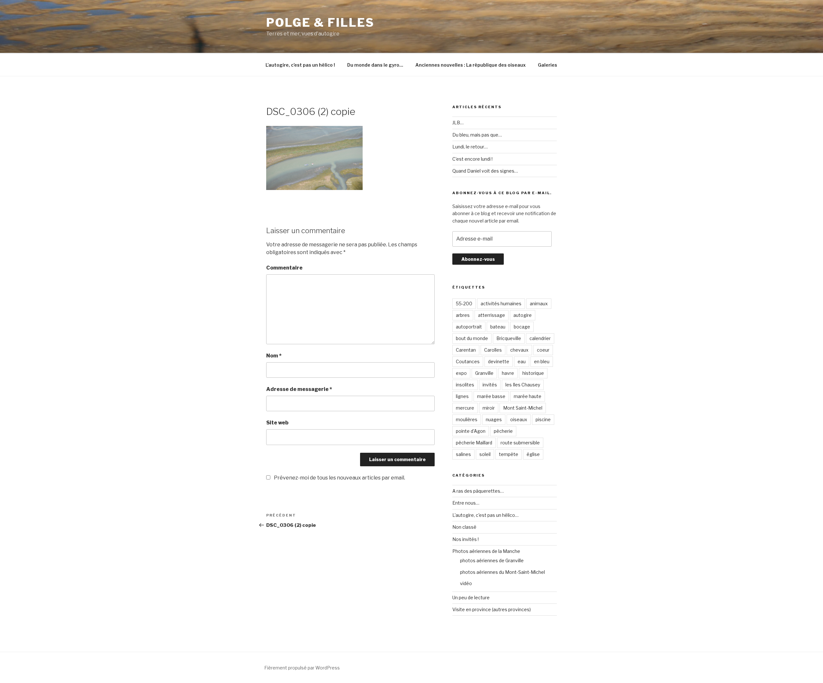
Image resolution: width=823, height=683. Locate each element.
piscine (543, 419)
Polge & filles (320, 22)
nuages (494, 419)
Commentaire (284, 268)
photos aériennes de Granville (492, 560)
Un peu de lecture (471, 597)
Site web (277, 423)
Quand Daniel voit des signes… (485, 171)
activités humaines (501, 303)
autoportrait (469, 326)
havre (508, 373)
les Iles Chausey (522, 384)
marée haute (527, 396)
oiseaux (518, 419)
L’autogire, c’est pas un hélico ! (300, 65)
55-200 (464, 303)
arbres (463, 315)
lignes (462, 396)
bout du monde (472, 338)
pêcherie (503, 431)
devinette (498, 361)
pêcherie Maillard (474, 442)
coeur (543, 350)
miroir (489, 408)
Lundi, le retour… (470, 146)
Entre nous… (465, 503)
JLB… (458, 122)
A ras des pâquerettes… (478, 491)
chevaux (519, 350)
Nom (274, 356)
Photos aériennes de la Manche (486, 551)
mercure (465, 408)
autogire (522, 315)
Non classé (464, 527)
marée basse (491, 396)
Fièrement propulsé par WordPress (302, 667)
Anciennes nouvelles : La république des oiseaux (470, 65)
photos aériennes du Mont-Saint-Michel (502, 572)
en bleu (541, 361)
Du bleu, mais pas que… (477, 135)
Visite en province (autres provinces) (491, 609)
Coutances (468, 361)
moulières (466, 419)
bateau (497, 326)
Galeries (547, 65)
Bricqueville (508, 338)
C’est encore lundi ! (472, 159)
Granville (484, 373)
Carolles (493, 350)
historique (533, 373)
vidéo (466, 583)
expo (461, 373)
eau (522, 361)
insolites (465, 384)
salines (463, 454)
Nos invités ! (465, 539)
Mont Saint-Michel (522, 408)
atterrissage (491, 315)
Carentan (466, 350)
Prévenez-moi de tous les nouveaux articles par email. (339, 478)
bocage (522, 326)
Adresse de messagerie (299, 389)
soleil (485, 454)
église (533, 454)
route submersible (520, 442)
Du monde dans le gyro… (375, 65)
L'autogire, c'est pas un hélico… (485, 515)
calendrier (540, 338)
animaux (539, 303)
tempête (508, 454)
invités (490, 384)
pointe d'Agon (470, 431)
